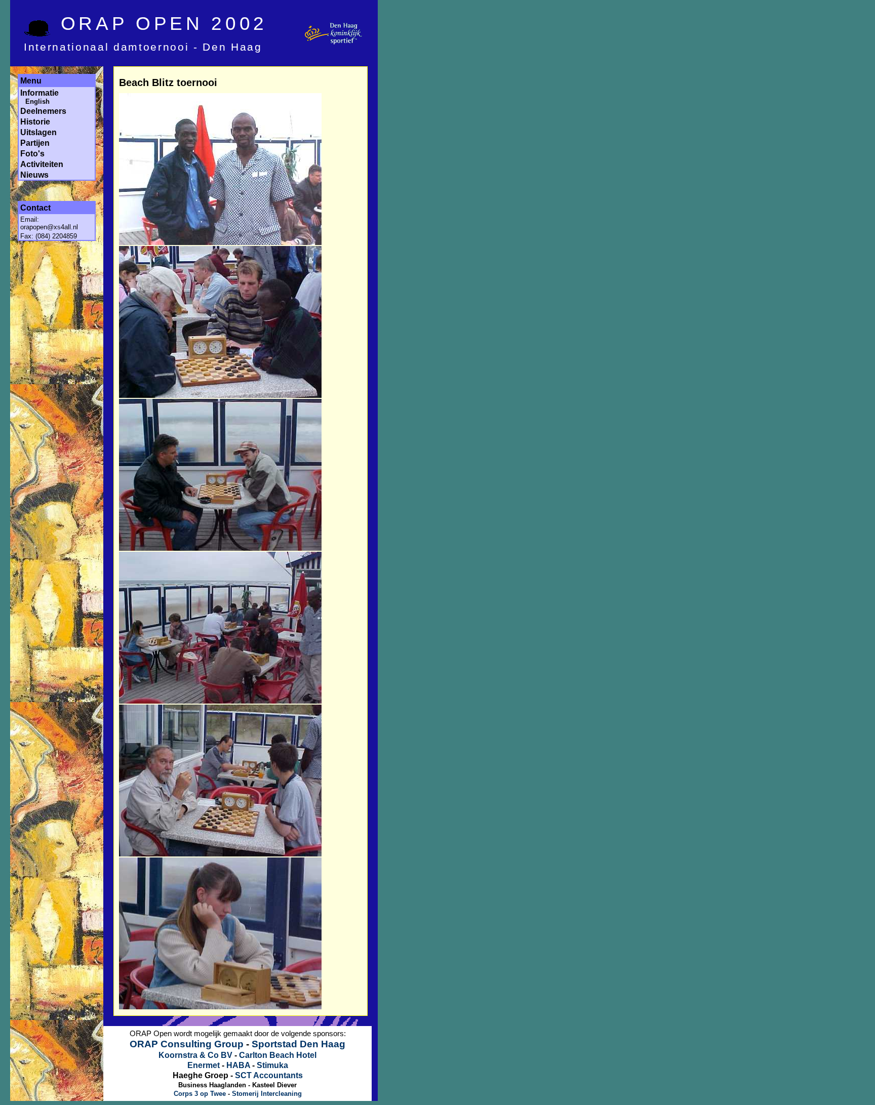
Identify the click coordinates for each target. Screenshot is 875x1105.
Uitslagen (38, 132)
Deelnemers (43, 111)
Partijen (35, 143)
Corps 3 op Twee (200, 1093)
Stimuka (272, 1065)
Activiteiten (41, 164)
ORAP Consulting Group (187, 1044)
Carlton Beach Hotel (277, 1055)
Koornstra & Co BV (195, 1055)
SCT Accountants (269, 1075)
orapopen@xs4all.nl (49, 227)
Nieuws (34, 175)
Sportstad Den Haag (298, 1044)
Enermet (203, 1065)
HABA (238, 1065)
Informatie (39, 93)
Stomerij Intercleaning (267, 1093)
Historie (35, 121)
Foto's (32, 153)
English (37, 101)
